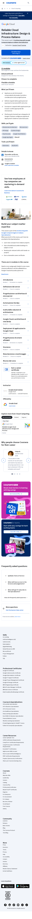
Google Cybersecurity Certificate (12, 673)
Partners (5, 823)
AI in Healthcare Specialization (11, 711)
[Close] (27, 13)
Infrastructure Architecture (10, 127)
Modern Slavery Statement (10, 869)
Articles (5, 861)
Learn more (26, 58)
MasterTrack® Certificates (10, 790)
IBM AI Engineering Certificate (10, 685)
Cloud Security (6, 134)
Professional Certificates (9, 787)
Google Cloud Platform (19, 134)
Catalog (5, 782)
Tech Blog (5, 833)
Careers (5, 780)
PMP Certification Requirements (11, 756)
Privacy (5, 852)
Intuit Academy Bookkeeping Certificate (13, 692)
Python (5, 656)
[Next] (28, 460)
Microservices (23, 127)
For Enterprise (6, 794)
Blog (4, 828)
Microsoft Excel (7, 651)
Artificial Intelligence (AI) (9, 639)
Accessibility (6, 857)
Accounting (6, 637)
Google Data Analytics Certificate (11, 675)
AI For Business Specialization (11, 706)
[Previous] (3, 460)
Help (4, 854)
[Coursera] (11, 2)
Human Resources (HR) (9, 649)
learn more (17, 617)
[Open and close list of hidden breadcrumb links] (7, 8)
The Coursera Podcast (9, 830)
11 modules (5, 68)
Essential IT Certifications (9, 749)
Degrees (5, 792)
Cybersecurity (6, 642)
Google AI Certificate (8, 671)
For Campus (6, 799)
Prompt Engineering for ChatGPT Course (13, 723)
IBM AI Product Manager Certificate (12, 687)
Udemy (5, 809)
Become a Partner (7, 801)
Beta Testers (6, 826)
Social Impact (6, 804)
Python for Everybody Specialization (12, 725)
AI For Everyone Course (9, 709)
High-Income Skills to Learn (10, 751)
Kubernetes (6, 145)
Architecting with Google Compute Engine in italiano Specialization (14, 233)
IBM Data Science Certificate (10, 690)
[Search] (28, 3)
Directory (5, 864)
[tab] (6, 417)
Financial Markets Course (9, 718)
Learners (5, 821)
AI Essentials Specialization (10, 704)
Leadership (6, 778)
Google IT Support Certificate (11, 678)
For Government (7, 797)
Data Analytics (6, 644)
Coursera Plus (6, 785)
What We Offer (6, 775)
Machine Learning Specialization (11, 721)
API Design (5, 130)
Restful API (15, 145)
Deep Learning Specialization (10, 714)
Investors (5, 847)
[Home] (2, 8)
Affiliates (5, 866)
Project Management (8, 654)
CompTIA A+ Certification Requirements (13, 742)
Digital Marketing (7, 646)
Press (4, 845)
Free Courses (6, 806)
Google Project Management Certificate (13, 680)
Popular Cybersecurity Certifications (12, 758)
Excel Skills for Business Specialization (13, 716)
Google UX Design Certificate (10, 682)
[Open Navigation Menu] (3, 3)
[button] (17, 137)
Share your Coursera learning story (12, 761)
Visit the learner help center (14, 610)
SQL (4, 658)
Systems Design (15, 130)
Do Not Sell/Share (7, 871)
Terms (4, 850)
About (4, 773)
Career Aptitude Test (8, 738)
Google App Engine (8, 137)
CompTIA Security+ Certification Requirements (11, 746)
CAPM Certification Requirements (12, 740)
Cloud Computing (15, 8)
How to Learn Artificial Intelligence (12, 754)
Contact (5, 859)
